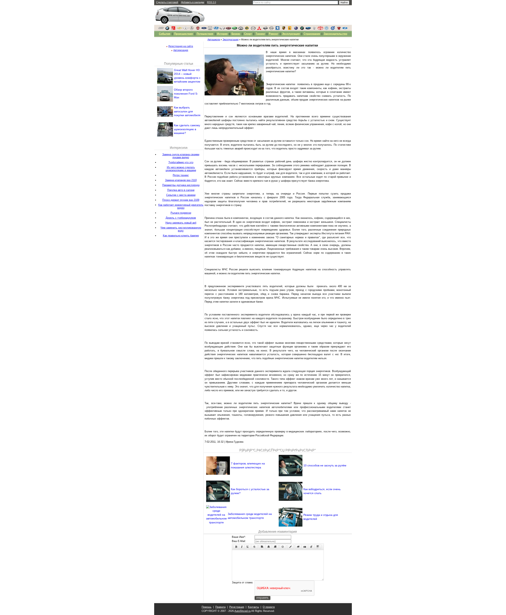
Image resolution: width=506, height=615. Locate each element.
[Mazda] (253, 29)
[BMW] (167, 29)
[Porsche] (283, 29)
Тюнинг (260, 33)
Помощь (206, 607)
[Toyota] (320, 29)
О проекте (269, 607)
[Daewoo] (185, 29)
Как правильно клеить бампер (181, 235)
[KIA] (228, 29)
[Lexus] (241, 29)
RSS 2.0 (211, 2)
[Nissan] (265, 29)
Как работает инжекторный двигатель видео (180, 206)
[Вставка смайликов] (282, 547)
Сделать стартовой (167, 2)
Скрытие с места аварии (180, 195)
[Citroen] (173, 29)
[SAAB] (296, 29)
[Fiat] (198, 29)
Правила (220, 607)
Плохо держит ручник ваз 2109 (180, 199)
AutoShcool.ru (242, 610)
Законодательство (335, 33)
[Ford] (204, 29)
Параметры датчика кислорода (180, 185)
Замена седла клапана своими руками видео (180, 156)
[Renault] (290, 29)
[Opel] (271, 29)
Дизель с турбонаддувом (181, 217)
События (164, 33)
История (222, 33)
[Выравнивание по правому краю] (275, 547)
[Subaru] (308, 29)
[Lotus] (247, 29)
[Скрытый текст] (298, 547)
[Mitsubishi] (259, 29)
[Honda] (210, 29)
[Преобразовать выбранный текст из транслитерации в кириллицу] (311, 547)
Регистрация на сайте (180, 46)
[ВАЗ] (345, 29)
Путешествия (205, 33)
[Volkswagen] (326, 29)
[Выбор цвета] (290, 547)
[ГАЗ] (339, 29)
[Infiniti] (222, 29)
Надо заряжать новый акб (180, 222)
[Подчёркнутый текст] (248, 547)
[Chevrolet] (179, 29)
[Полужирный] (236, 547)
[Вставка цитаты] (304, 547)
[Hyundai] (216, 29)
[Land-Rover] (234, 29)
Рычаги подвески (181, 212)
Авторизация (180, 50)
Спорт (248, 33)
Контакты (253, 607)
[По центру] (268, 547)
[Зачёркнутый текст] (254, 547)
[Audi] (161, 29)
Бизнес (235, 33)
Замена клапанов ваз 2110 (181, 180)
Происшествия (183, 33)
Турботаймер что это (180, 162)
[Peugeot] (277, 29)
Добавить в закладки (192, 2)
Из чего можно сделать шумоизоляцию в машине (181, 169)
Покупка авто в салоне (180, 190)
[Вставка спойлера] (317, 547)
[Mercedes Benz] (191, 29)
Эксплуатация (291, 33)
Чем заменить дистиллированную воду (180, 229)
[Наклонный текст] (242, 547)
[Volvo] (332, 29)
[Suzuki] (314, 29)
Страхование (312, 33)
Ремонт (273, 33)
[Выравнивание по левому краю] (262, 547)
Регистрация (236, 607)
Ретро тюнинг (181, 175)
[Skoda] (302, 29)
